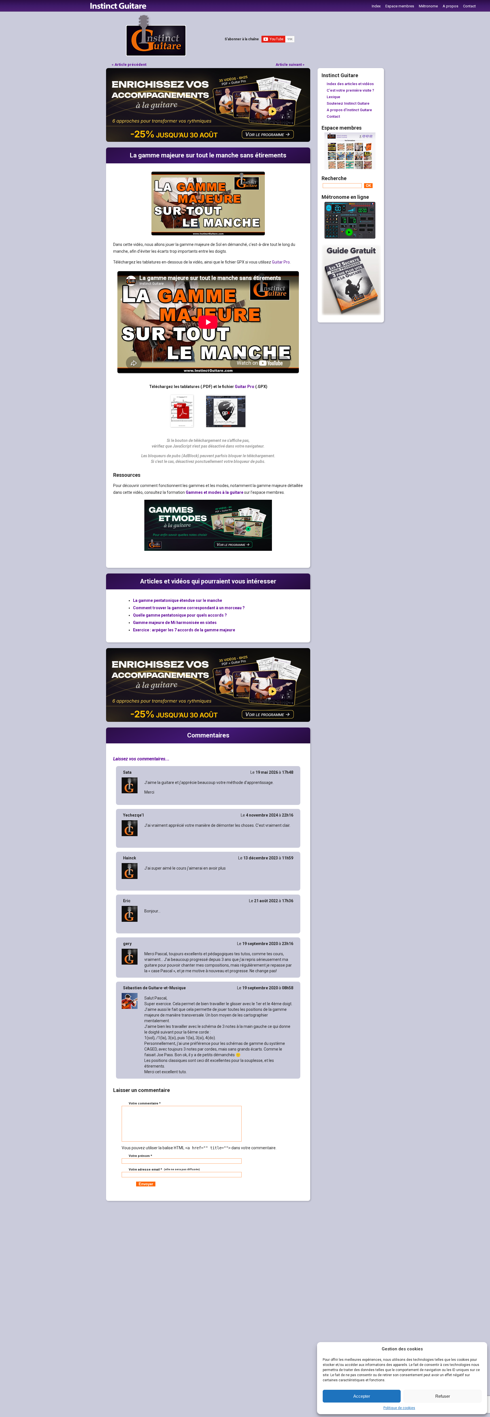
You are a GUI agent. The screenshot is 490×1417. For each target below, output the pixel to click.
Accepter (361, 1396)
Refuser (442, 1396)
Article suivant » (290, 64)
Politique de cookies (399, 1408)
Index (376, 6)
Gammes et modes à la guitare (214, 492)
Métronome (428, 6)
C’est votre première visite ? (350, 90)
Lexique (333, 97)
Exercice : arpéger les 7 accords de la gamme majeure (184, 630)
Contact (469, 6)
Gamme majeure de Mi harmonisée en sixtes (175, 622)
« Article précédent (129, 64)
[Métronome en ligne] (349, 237)
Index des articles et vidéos (350, 84)
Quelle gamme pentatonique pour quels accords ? (180, 615)
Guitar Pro (281, 262)
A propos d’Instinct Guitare (349, 110)
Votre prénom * (140, 1156)
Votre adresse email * (164, 1169)
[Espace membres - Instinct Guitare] (349, 168)
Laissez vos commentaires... (141, 759)
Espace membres (399, 6)
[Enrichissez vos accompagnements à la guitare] (208, 140)
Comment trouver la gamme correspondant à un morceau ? (189, 608)
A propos (450, 6)
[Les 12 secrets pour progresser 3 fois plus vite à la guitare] (351, 314)
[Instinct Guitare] (156, 54)
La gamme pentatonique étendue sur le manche (177, 600)
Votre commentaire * (145, 1103)
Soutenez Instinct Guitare (348, 103)
